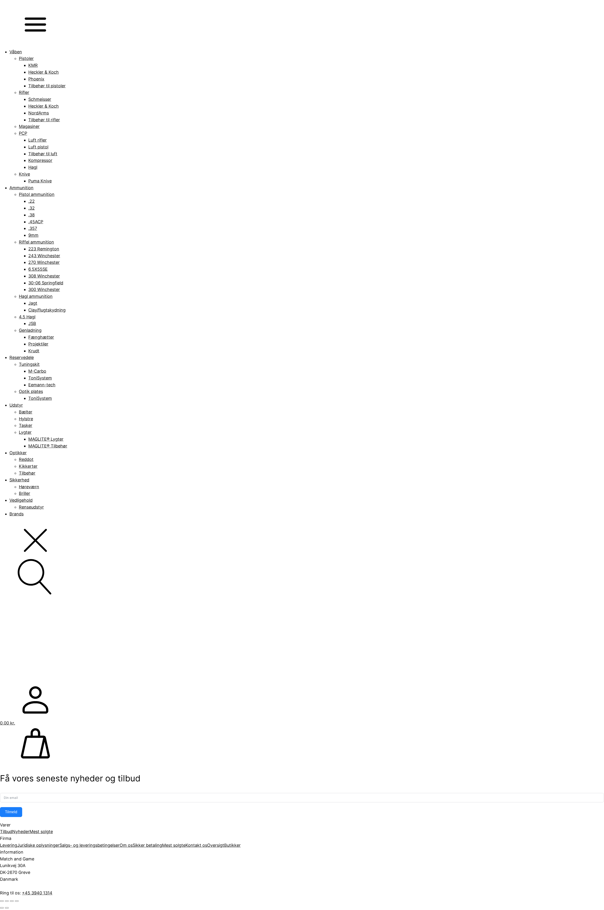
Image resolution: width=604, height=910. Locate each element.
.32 (31, 208)
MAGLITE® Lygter (45, 439)
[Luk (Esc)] (17, 901)
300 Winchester (44, 289)
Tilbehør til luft (42, 153)
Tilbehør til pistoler (47, 85)
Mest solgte (41, 831)
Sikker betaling (147, 845)
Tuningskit (29, 364)
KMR (33, 65)
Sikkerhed (19, 479)
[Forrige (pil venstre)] (2, 908)
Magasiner (29, 126)
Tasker (25, 425)
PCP (23, 133)
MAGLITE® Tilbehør (47, 445)
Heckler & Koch (43, 72)
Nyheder (20, 831)
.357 (32, 228)
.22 (31, 201)
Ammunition (21, 187)
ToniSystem (40, 377)
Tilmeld (11, 812)
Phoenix (36, 78)
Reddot (26, 459)
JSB (32, 323)
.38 (31, 214)
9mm (33, 235)
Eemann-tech (41, 384)
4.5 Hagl (27, 316)
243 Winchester (44, 255)
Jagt (32, 303)
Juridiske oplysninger (38, 845)
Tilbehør (27, 473)
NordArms (38, 112)
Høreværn (29, 486)
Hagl (32, 167)
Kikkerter (28, 466)
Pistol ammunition (37, 194)
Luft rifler (37, 140)
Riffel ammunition (36, 242)
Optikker (18, 452)
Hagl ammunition (36, 296)
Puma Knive (40, 180)
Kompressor (40, 160)
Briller (24, 493)
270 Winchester (44, 262)
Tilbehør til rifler (44, 119)
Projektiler (38, 343)
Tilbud (6, 831)
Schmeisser (39, 99)
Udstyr (16, 405)
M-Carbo (37, 371)
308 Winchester (44, 276)
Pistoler (26, 58)
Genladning (30, 330)
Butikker (232, 845)
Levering (8, 845)
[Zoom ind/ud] (2, 901)
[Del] (12, 901)
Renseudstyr (31, 507)
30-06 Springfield (45, 282)
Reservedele (21, 357)
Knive (24, 174)
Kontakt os (196, 845)
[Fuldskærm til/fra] (7, 901)
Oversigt (215, 845)
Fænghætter (41, 337)
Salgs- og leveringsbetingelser (89, 845)
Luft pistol (38, 146)
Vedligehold (21, 500)
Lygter (25, 432)
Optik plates (31, 391)
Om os (126, 845)
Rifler (24, 92)
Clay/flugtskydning (47, 310)
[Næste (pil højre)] (7, 908)
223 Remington (43, 248)
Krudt (33, 350)
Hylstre (26, 418)
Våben (15, 51)
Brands (16, 513)
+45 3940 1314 (37, 892)
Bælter (25, 411)
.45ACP (35, 221)
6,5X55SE (38, 269)
